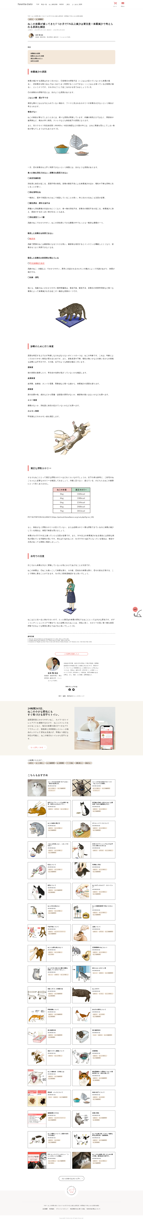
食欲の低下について (98, 1092)
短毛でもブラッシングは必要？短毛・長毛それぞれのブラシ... (58, 803)
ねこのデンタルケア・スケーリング (102, 886)
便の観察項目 (96, 1030)
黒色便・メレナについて (55, 1092)
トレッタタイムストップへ (71, 1178)
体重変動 (95, 1051)
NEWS (61, 4)
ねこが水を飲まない (54, 906)
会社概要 (45, 1209)
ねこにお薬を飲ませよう (55, 947)
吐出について (52, 864)
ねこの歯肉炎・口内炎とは (56, 1071)
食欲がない (88, 763)
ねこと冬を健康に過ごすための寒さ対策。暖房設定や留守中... (102, 1155)
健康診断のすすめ (53, 1113)
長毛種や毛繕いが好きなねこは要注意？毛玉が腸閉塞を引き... (102, 803)
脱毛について (52, 885)
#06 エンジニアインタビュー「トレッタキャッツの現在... (58, 1155)
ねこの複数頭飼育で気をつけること (102, 906)
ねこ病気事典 (39, 19)
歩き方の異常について (99, 1009)
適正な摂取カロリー (37, 58)
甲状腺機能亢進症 (37, 263)
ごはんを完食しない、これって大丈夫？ (58, 844)
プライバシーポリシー (62, 1209)
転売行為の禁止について (93, 1209)
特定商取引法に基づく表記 (77, 1209)
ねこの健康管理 (50, 763)
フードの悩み (69, 763)
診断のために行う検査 (37, 56)
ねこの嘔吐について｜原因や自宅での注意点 (58, 1134)
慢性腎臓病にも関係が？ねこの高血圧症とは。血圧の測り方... (102, 1072)
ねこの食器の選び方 (54, 823)
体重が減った (79, 763)
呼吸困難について (53, 1009)
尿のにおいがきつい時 (99, 968)
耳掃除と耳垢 (96, 864)
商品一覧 (44, 4)
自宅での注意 (35, 61)
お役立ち (31, 19)
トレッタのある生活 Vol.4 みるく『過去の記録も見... (58, 782)
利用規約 (51, 1209)
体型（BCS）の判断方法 (55, 989)
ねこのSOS (95, 989)
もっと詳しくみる (37, 747)
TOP (37, 4)
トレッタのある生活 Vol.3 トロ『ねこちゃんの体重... (102, 782)
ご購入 (68, 4)
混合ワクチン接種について (56, 1051)
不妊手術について (53, 926)
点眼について (96, 926)
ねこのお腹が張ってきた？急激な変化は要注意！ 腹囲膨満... (102, 1134)
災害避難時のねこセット (99, 947)
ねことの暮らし (40, 763)
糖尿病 (32, 239)
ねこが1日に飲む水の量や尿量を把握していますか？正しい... (58, 968)
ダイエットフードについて (100, 823)
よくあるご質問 (77, 4)
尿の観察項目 (52, 1030)
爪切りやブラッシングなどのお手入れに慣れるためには (102, 844)
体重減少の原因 (35, 53)
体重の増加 (95, 1113)
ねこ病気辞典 (53, 4)
